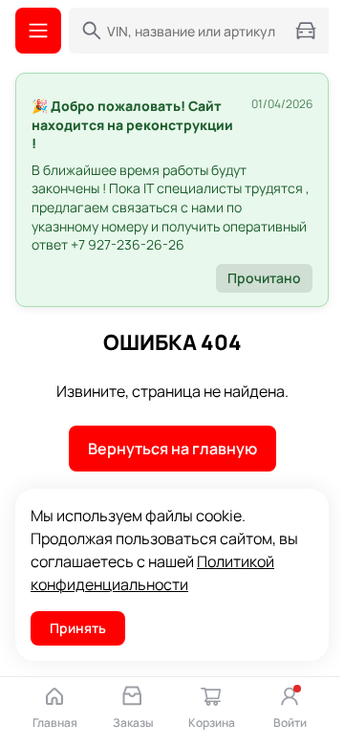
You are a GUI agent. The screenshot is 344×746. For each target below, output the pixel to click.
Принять (78, 628)
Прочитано (264, 278)
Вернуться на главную (172, 448)
